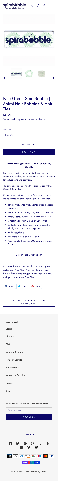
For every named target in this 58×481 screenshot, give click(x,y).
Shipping (20, 119)
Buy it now (29, 151)
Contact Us (11, 383)
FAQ (8, 344)
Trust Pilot (29, 277)
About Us (10, 336)
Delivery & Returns (15, 352)
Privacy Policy (12, 367)
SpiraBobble (24, 471)
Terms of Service (14, 359)
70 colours (36, 241)
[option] (16, 74)
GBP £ (28, 434)
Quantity (7, 129)
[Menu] (50, 5)
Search (9, 328)
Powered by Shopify (38, 471)
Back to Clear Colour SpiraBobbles (31, 302)
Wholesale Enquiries (16, 375)
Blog (8, 390)
